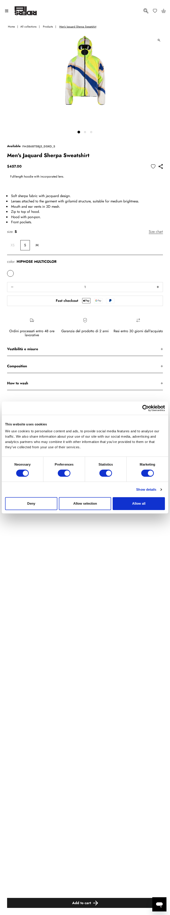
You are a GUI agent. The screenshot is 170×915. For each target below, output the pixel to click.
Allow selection (85, 503)
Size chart (156, 231)
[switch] (64, 473)
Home (11, 27)
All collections (28, 27)
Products (48, 27)
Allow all (138, 503)
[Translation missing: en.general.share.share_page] (160, 166)
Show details (146, 489)
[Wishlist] (155, 11)
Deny (31, 503)
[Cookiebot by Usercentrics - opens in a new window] (145, 408)
